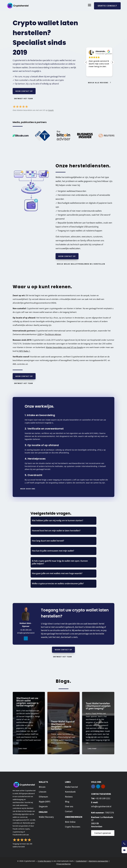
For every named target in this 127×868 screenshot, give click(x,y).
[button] (112, 62)
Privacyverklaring (63, 864)
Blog (67, 801)
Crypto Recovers (72, 826)
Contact (68, 811)
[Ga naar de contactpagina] (124, 850)
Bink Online (70, 821)
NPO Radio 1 (24, 351)
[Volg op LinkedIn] (26, 638)
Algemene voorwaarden (98, 861)
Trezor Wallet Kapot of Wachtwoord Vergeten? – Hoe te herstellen (63, 723)
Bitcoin (42, 786)
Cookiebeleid (81, 861)
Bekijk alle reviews (98, 82)
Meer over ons (27, 488)
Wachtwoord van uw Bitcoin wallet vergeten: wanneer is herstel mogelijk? (29, 723)
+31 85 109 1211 (26, 630)
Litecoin (42, 791)
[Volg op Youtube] (103, 786)
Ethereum (43, 796)
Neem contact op (24, 91)
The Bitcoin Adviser (53, 334)
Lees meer (22, 748)
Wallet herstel (71, 786)
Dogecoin (43, 806)
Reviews (69, 796)
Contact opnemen (102, 833)
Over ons (69, 806)
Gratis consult (107, 5)
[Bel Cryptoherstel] (124, 843)
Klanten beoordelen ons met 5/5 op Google (64, 347)
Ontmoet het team (23, 98)
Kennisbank (70, 791)
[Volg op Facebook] (93, 786)
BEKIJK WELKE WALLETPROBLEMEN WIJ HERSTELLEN (81, 264)
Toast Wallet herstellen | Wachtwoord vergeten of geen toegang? (98, 723)
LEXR (39, 334)
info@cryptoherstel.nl (25, 633)
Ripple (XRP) (44, 801)
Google (51, 110)
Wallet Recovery (46, 816)
